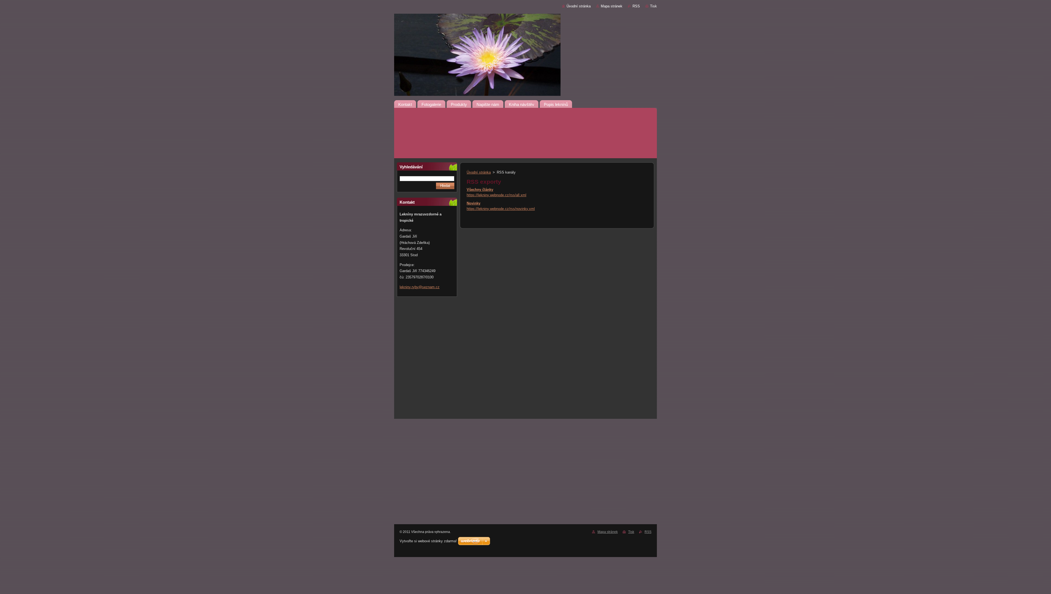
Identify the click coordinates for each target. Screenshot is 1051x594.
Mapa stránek (611, 6)
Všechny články (480, 190)
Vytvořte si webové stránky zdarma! (428, 541)
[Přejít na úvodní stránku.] (525, 68)
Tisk (653, 6)
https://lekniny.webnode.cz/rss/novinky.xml (501, 209)
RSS (636, 6)
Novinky (473, 203)
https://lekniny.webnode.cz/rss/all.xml (496, 195)
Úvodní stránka (579, 6)
